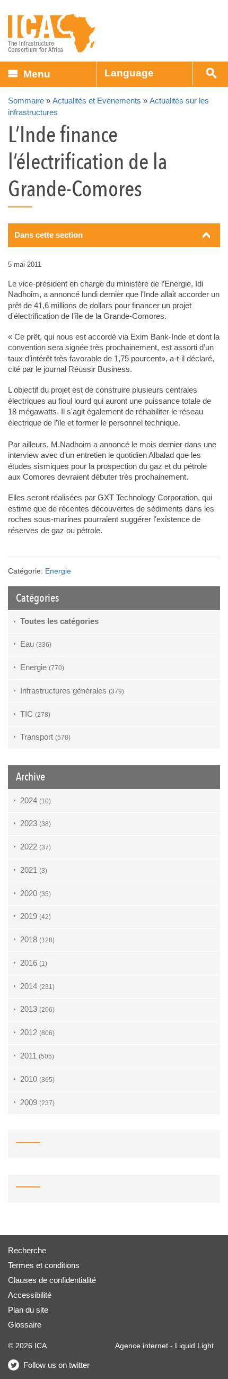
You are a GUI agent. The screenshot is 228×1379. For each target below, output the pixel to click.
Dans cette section (48, 234)
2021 (33, 869)
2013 (37, 1008)
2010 (37, 1078)
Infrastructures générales (72, 690)
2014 (37, 986)
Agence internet (141, 1346)
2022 (35, 846)
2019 (35, 916)
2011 (37, 1055)
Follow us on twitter (56, 1364)
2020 (35, 893)
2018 (37, 939)
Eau (35, 643)
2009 (37, 1102)
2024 (35, 800)
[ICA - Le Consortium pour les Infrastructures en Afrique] (51, 33)
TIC (35, 713)
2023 (35, 823)
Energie (58, 571)
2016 (33, 962)
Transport (45, 736)
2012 (37, 1032)
